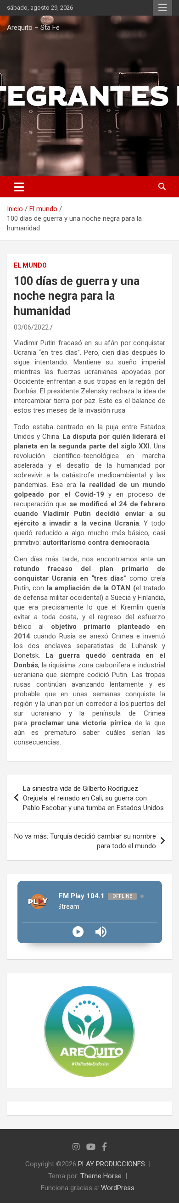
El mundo (30, 265)
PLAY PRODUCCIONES (111, 1164)
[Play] (78, 932)
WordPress (117, 1188)
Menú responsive (162, 8)
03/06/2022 (31, 327)
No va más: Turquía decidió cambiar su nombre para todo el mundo (85, 841)
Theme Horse (101, 1176)
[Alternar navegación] (19, 186)
